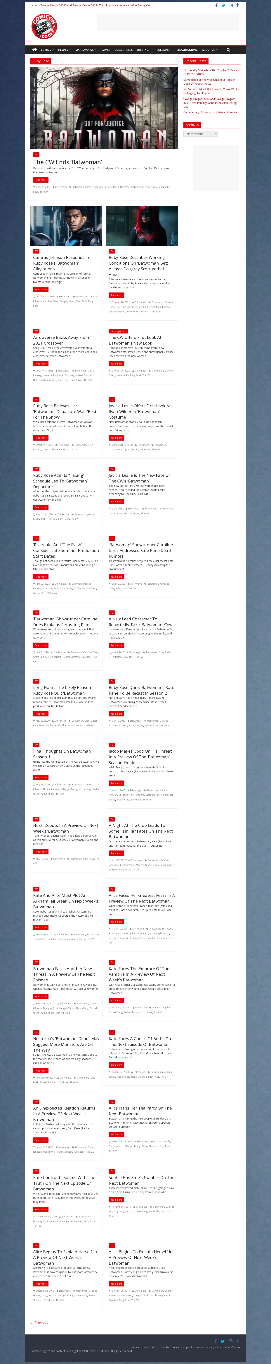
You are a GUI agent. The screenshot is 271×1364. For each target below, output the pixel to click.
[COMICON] (44, 15)
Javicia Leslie (142, 187)
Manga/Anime (84, 50)
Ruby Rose (165, 307)
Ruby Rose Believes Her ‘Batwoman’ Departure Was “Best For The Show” (64, 411)
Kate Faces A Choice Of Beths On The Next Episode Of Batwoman (140, 1041)
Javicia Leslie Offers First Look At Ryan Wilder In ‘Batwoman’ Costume (140, 411)
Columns (163, 50)
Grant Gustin (39, 656)
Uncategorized (118, 331)
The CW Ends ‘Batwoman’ (67, 162)
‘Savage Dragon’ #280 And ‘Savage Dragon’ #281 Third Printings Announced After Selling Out (95, 5)
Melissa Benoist (84, 375)
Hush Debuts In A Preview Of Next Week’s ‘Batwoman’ (65, 828)
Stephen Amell (53, 725)
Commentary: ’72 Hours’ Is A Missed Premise (210, 112)
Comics (46, 50)
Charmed (77, 583)
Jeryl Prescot (162, 933)
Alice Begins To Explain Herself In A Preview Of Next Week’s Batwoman (65, 1257)
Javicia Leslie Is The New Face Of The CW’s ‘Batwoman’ (139, 478)
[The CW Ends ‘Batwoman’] (104, 69)
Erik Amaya (61, 187)
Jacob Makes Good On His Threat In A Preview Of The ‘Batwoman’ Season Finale (140, 756)
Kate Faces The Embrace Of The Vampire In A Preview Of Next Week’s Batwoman (139, 974)
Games (105, 50)
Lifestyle (143, 50)
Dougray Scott (127, 187)
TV (36, 154)
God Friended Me (118, 513)
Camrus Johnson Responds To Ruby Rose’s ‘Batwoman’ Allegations (62, 262)
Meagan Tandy (69, 789)
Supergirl (71, 588)
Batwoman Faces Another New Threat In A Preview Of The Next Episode (64, 974)
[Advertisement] (168, 22)
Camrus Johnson (93, 187)
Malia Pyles (158, 794)
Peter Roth (81, 301)
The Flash (91, 588)
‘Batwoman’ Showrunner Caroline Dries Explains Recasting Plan (65, 621)
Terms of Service (232, 1347)
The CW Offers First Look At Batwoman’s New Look (135, 340)
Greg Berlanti (139, 307)
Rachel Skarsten (49, 519)
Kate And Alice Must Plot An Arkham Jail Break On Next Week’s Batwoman (65, 900)
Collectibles (124, 50)
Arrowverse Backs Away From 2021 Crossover (61, 340)
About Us (208, 50)
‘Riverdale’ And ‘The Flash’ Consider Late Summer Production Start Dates (66, 550)
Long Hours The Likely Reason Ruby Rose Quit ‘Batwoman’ (62, 690)
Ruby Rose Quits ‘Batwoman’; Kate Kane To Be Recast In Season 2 (141, 690)
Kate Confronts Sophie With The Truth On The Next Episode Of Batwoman (64, 1183)
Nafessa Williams (42, 380)
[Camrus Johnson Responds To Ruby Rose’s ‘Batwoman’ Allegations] (66, 208)
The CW (44, 191)
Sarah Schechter (117, 311)
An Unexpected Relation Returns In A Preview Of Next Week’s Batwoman (64, 1113)
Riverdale (47, 588)
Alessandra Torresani (161, 928)
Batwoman (78, 187)
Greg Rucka (165, 652)
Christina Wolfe (127, 794)
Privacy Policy (214, 1347)
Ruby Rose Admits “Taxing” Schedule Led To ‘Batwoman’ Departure (60, 480)
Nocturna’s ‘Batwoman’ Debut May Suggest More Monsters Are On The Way (66, 1044)
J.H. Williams (115, 656)
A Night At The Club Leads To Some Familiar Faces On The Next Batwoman (141, 830)
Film (154, 1347)
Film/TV (63, 50)
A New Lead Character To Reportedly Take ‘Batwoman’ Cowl (141, 621)
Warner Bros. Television (148, 311)
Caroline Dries (111, 187)
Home (135, 1347)
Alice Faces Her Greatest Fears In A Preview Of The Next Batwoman (142, 898)
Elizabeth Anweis (51, 789)
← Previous (39, 1322)
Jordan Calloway (65, 375)
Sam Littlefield (77, 939)
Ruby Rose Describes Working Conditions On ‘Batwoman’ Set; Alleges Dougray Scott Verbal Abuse (138, 265)
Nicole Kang (157, 187)
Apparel (187, 1347)
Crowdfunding (187, 50)
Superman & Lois (73, 380)
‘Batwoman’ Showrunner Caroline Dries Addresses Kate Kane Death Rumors (141, 550)
